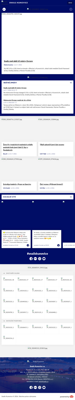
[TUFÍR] (66, 291)
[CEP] (37, 291)
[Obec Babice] (66, 328)
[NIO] (37, 281)
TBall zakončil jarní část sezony (52, 145)
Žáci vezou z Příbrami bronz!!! (51, 184)
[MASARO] (52, 313)
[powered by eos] (66, 396)
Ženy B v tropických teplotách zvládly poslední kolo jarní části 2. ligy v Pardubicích (18, 147)
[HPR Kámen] (37, 313)
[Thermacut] (52, 281)
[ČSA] (9, 328)
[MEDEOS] (66, 302)
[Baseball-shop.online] (37, 302)
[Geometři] (9, 291)
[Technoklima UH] (23, 302)
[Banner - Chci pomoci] (37, 348)
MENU (70, 2)
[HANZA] (9, 313)
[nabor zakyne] (37, 9)
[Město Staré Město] (9, 339)
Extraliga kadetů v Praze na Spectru (17, 184)
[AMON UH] (52, 291)
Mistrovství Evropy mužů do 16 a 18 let (17, 100)
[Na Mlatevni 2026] (37, 268)
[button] (4, 9)
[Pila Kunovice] (9, 302)
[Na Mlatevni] (37, 77)
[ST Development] (23, 313)
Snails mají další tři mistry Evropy (18, 61)
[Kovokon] (9, 281)
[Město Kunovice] (52, 328)
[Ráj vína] (23, 291)
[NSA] (23, 328)
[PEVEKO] (66, 281)
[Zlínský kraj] (37, 328)
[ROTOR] (52, 302)
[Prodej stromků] (23, 281)
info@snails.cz (43, 381)
